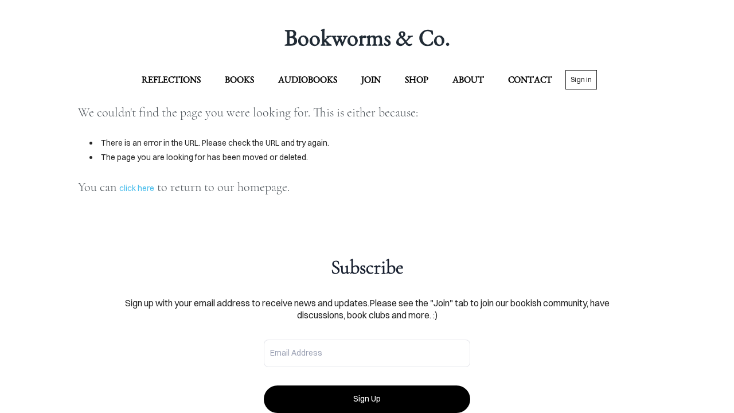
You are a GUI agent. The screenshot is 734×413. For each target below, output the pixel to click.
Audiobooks (307, 79)
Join (371, 79)
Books (239, 79)
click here (136, 188)
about (468, 79)
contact (530, 79)
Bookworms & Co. (367, 37)
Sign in (581, 79)
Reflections (171, 79)
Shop (416, 79)
